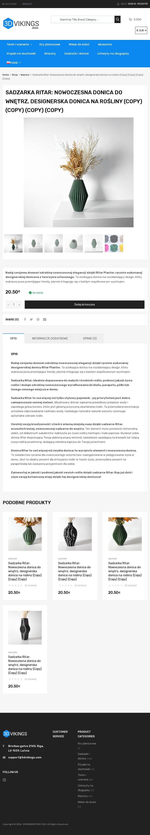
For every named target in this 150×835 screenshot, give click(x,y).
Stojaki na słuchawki (21, 53)
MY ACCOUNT (9, 3)
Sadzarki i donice (76, 53)
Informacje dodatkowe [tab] (50, 338)
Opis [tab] (13, 338)
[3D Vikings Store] (21, 29)
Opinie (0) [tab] (90, 338)
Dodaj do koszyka (84, 304)
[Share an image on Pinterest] (37, 319)
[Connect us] (4, 780)
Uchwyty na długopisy (113, 53)
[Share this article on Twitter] (31, 319)
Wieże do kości (79, 44)
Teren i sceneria (18, 44)
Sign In (132, 3)
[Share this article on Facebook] (24, 319)
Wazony (50, 53)
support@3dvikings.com (25, 757)
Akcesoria (105, 44)
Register (143, 3)
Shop (15, 74)
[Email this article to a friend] (44, 319)
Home (5, 74)
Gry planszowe (49, 44)
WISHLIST (27, 3)
